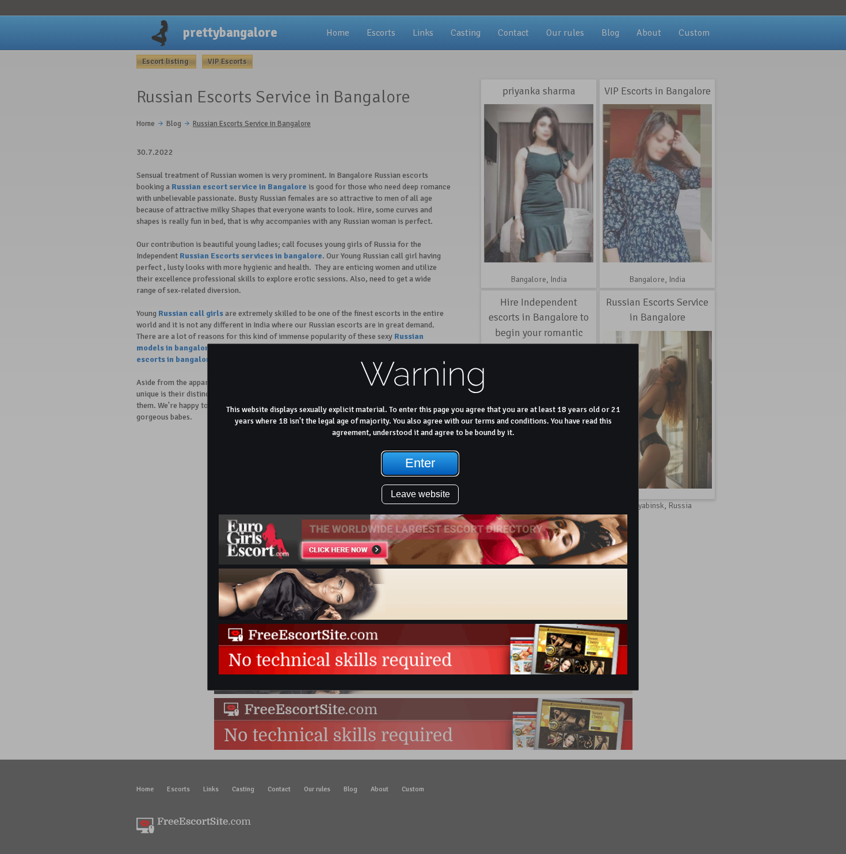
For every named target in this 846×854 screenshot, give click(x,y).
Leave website (420, 494)
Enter (420, 463)
